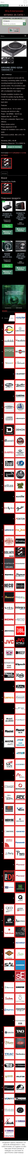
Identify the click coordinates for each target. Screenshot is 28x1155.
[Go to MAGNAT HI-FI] (20, 731)
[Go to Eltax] (9, 485)
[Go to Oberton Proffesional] (9, 820)
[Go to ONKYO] (20, 831)
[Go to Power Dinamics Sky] (9, 887)
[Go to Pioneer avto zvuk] (20, 865)
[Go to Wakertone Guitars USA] (20, 1099)
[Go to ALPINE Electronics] (20, 318)
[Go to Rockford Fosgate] (9, 932)
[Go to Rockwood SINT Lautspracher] (20, 943)
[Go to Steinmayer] (20, 1020)
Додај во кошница (14, 147)
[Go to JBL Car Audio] (20, 630)
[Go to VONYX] (9, 1099)
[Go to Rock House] (20, 920)
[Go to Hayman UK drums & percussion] (20, 574)
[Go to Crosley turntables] (20, 418)
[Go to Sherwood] (9, 987)
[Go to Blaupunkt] (20, 374)
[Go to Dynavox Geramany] (9, 474)
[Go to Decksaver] (9, 429)
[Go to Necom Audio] (9, 809)
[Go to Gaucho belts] (9, 541)
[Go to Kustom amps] (20, 686)
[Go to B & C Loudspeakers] (20, 351)
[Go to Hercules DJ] (20, 586)
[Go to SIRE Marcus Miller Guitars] (20, 998)
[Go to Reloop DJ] (9, 920)
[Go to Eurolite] (20, 496)
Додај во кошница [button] (7, 232)
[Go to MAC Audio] (9, 719)
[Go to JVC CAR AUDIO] (20, 642)
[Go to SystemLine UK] (9, 1032)
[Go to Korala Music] (20, 675)
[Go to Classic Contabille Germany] (9, 407)
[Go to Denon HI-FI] (20, 429)
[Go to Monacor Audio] (20, 786)
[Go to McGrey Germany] (20, 764)
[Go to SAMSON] (20, 965)
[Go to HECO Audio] (9, 586)
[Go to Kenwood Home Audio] (9, 664)
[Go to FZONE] (20, 530)
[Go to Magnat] (9, 731)
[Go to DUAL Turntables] (9, 463)
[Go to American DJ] (9, 329)
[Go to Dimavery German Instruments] (9, 441)
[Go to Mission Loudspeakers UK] (9, 786)
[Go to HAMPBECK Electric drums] (9, 563)
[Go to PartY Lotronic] (9, 853)
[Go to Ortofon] (9, 842)
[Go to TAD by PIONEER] (20, 1032)
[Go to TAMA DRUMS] (20, 1043)
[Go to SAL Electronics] (9, 965)
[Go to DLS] (20, 441)
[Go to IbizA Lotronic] (20, 597)
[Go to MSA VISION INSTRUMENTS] (9, 797)
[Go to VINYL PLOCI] (20, 1087)
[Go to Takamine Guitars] (9, 1043)
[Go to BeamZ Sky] (9, 363)
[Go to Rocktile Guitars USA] (20, 932)
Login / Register (4, 5)
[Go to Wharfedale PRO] (20, 1110)
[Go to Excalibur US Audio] (9, 508)
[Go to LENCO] (9, 697)
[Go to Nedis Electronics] (20, 809)
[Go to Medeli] (20, 775)
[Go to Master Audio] (9, 742)
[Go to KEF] (20, 653)
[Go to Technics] (20, 1054)
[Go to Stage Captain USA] (20, 1009)
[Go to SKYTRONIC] (9, 1009)
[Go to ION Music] (9, 619)
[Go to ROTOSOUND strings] (9, 954)
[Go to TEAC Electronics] (9, 1054)
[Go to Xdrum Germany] (9, 1121)
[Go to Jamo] (20, 619)
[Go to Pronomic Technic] (20, 887)
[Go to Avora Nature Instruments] (9, 351)
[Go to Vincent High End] (9, 1087)
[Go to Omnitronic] (9, 831)
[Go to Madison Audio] (20, 719)
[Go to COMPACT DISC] (9, 418)
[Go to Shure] (20, 987)
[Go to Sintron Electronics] (9, 998)
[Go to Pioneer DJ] (9, 876)
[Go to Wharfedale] (9, 1110)
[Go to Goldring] (20, 541)
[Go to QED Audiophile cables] (9, 909)
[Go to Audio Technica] (20, 329)
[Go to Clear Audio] (20, 407)
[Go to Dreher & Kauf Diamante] (20, 452)
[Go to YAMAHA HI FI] (20, 1121)
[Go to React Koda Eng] (20, 909)
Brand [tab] (4, 174)
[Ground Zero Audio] (6, 163)
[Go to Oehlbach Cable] (20, 820)
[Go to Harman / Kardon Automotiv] (20, 563)
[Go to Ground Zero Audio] (20, 552)
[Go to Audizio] (20, 340)
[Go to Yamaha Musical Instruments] (9, 1132)
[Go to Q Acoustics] (20, 898)
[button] (24, 43)
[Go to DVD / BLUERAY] (20, 463)
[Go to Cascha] (20, 396)
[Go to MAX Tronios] (20, 753)
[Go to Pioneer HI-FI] (20, 876)
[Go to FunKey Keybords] (9, 530)
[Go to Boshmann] (9, 385)
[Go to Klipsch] (20, 664)
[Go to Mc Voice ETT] (9, 764)
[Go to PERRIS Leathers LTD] (20, 853)
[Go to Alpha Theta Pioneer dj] (9, 318)
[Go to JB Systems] (9, 630)
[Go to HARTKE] (9, 574)
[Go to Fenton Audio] (20, 519)
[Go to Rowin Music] (20, 954)
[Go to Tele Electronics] (9, 1065)
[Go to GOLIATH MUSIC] (9, 552)
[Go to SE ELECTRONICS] (20, 976)
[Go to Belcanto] (20, 363)
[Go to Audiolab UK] (9, 340)
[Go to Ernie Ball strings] (20, 485)
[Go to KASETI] (9, 653)
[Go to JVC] (9, 642)
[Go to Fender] (20, 507)
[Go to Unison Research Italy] (9, 1076)
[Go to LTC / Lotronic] (20, 708)
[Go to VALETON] (20, 1076)
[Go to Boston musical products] (20, 385)
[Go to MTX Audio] (20, 797)
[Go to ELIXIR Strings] (20, 474)
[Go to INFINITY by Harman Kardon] (9, 608)
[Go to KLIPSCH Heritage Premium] (9, 675)
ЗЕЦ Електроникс (14, 10)
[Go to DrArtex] (9, 452)
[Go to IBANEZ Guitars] (9, 597)
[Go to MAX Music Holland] (20, 742)
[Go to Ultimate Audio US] (20, 1065)
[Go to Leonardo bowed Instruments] (20, 697)
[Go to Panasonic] (20, 842)
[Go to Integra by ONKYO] (20, 608)
